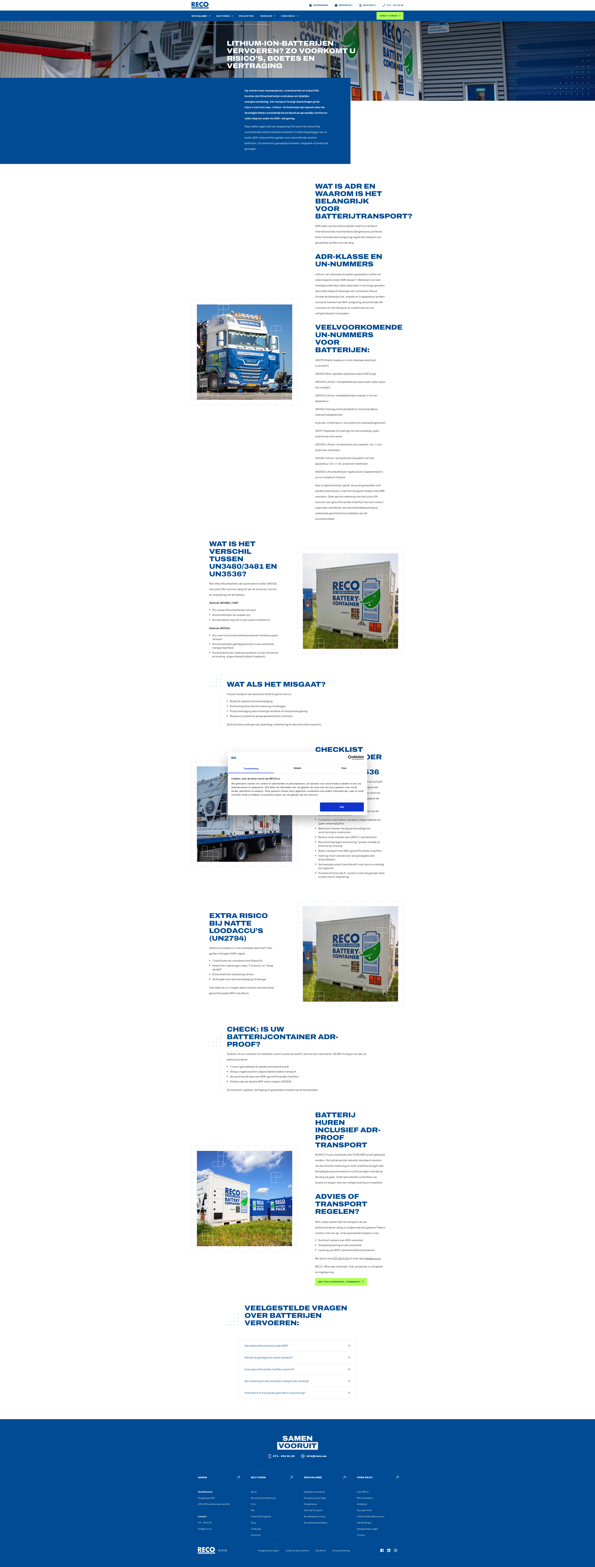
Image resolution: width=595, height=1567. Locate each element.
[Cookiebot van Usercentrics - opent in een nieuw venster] (350, 757)
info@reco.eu (316, 1456)
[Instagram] (395, 1550)
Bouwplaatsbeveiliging (315, 1522)
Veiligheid (362, 1504)
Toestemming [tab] (251, 768)
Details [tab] (297, 768)
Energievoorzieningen (315, 1497)
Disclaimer (320, 1550)
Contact (361, 1535)
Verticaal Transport (313, 1510)
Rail (252, 1510)
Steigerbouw (310, 1504)
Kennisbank (320, 5)
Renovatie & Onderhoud (263, 1497)
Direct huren (388, 16)
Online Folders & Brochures (370, 1516)
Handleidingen (364, 1522)
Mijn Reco (369, 5)
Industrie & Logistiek (261, 1516)
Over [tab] (344, 768)
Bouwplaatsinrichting (314, 1516)
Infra (253, 1504)
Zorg (253, 1522)
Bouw (254, 1491)
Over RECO (363, 1491)
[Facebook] (381, 1550)
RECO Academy (365, 1497)
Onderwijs (256, 1528)
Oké (342, 807)
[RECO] (206, 1550)
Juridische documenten (297, 1550)
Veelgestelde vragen (367, 1528)
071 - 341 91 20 (395, 5)
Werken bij (346, 5)
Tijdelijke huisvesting (314, 1491)
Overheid (255, 1535)
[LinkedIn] (388, 1550)
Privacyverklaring (341, 1550)
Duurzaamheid (364, 1510)
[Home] (195, 24)
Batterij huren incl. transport (339, 1282)
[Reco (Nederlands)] (200, 5)
